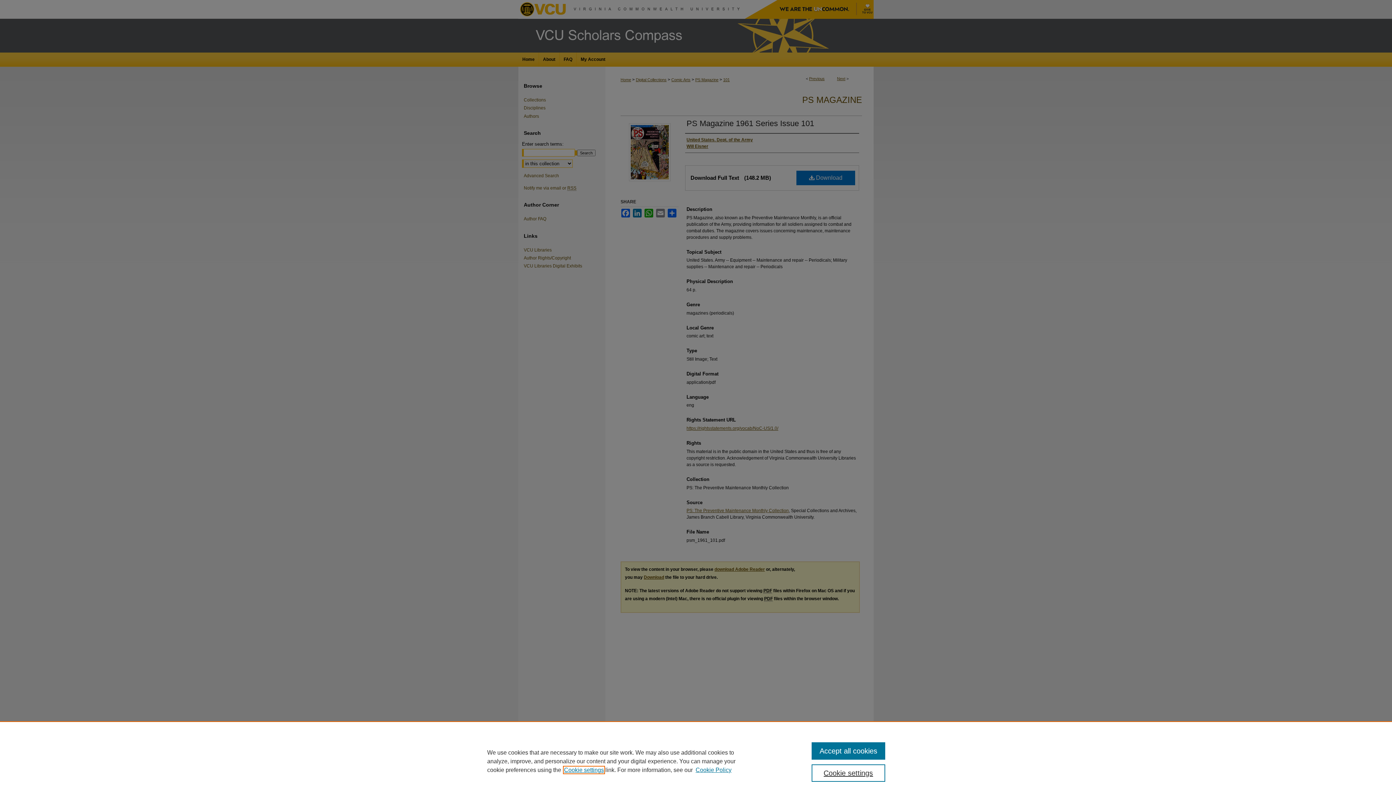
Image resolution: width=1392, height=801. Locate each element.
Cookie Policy (714, 770)
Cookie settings (584, 770)
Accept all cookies (848, 751)
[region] (696, 761)
